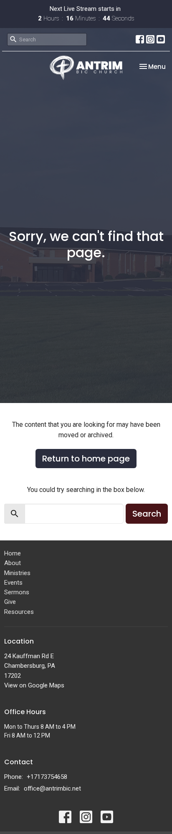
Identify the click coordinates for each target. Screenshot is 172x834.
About (12, 563)
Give (10, 602)
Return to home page (86, 458)
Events (13, 582)
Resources (19, 612)
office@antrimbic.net (52, 788)
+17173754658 (47, 777)
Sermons (16, 592)
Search (146, 514)
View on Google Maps (34, 685)
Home (12, 553)
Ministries (17, 573)
